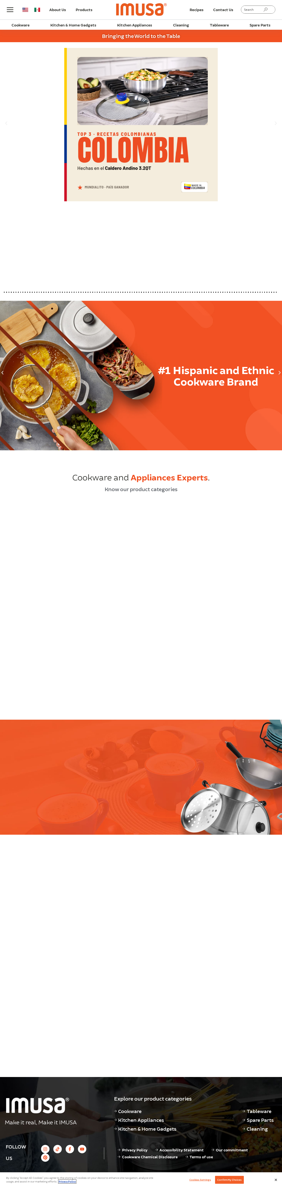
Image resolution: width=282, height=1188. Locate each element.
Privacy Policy (67, 1181)
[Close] (276, 1180)
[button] (6, 123)
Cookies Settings (200, 1179)
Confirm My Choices (229, 1179)
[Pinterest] (45, 1157)
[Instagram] (45, 1149)
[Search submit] (265, 9)
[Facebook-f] (70, 1149)
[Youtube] (82, 1149)
